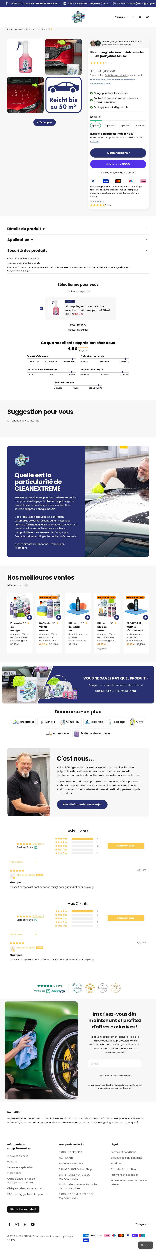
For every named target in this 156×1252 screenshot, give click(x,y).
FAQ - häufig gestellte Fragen (25, 1194)
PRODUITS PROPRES (70, 1152)
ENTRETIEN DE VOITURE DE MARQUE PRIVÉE (74, 1177)
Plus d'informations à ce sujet (82, 804)
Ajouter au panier (78, 329)
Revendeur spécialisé (20, 1167)
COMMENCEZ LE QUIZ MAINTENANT (115, 691)
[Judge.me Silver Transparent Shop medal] (103, 988)
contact (12, 1161)
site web (16, 1118)
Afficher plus (44, 122)
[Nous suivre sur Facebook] (9, 1224)
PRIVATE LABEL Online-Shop (75, 1169)
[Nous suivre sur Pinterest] (25, 1224)
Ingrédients (14, 1173)
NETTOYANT (66, 1158)
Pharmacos (28, 1118)
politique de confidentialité (115, 1088)
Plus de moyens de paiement (118, 172)
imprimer (116, 1163)
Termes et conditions (123, 1152)
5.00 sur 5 (38, 844)
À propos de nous (17, 1156)
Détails (94, 141)
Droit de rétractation (123, 1169)
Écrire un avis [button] (125, 845)
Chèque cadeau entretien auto (25, 1188)
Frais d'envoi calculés (116, 75)
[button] (97, 63)
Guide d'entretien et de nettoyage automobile (21, 1180)
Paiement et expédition (124, 1175)
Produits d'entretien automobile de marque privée (78, 1186)
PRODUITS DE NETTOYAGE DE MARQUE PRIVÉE (76, 1196)
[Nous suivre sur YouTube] (33, 1224)
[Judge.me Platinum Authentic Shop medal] (77, 988)
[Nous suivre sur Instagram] (17, 1224)
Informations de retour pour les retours (129, 1182)
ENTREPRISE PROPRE (71, 1163)
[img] (17, 870)
